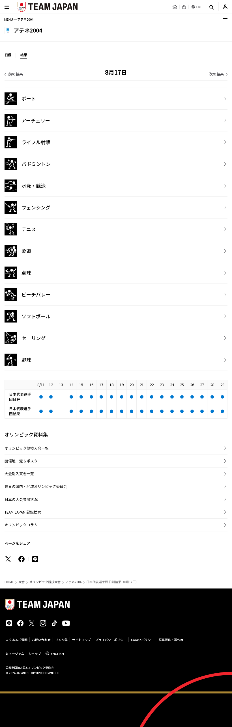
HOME (9, 582)
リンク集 (61, 639)
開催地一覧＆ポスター (23, 461)
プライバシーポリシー (110, 639)
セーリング (34, 337)
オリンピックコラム (21, 524)
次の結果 (216, 74)
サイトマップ (81, 639)
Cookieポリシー (142, 639)
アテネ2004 (73, 582)
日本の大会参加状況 (21, 499)
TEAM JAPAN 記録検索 (23, 512)
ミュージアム (15, 653)
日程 (8, 54)
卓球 (26, 272)
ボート (29, 98)
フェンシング (36, 207)
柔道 (26, 250)
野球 (26, 359)
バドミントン (36, 163)
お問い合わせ (41, 639)
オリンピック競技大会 (45, 582)
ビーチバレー (36, 294)
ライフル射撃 (36, 142)
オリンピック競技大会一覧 (27, 448)
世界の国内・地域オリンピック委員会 (36, 486)
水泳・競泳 (34, 185)
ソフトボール (36, 316)
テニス (29, 229)
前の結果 (15, 74)
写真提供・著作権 (170, 639)
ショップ (35, 653)
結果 (23, 54)
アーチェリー (36, 120)
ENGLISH (57, 653)
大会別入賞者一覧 (19, 473)
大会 (21, 582)
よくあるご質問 (16, 639)
